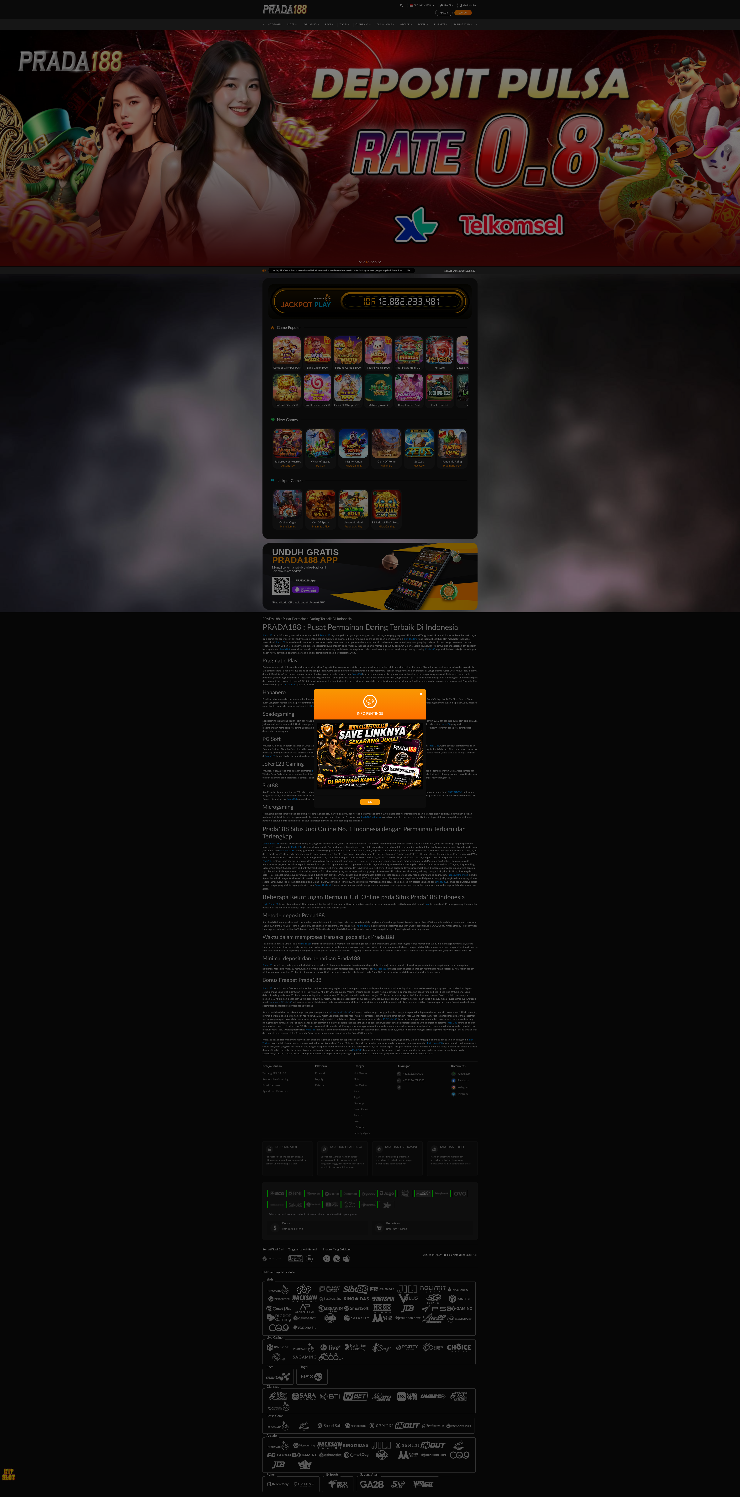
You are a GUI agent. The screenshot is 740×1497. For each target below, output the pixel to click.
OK (370, 802)
